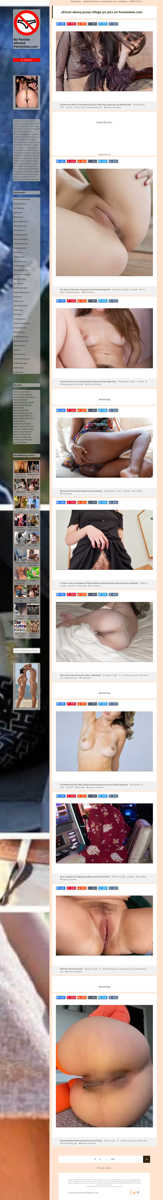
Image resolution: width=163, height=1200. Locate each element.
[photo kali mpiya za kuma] (33, 609)
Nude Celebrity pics (22, 292)
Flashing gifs (19, 257)
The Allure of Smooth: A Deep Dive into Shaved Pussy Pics (85, 289)
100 (113, 1159)
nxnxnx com (33, 510)
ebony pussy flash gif (22, 405)
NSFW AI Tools (136, 1)
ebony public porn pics (23, 413)
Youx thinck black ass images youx (20, 618)
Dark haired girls (21, 239)
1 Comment (67, 493)
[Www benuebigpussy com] (20, 573)
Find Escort (18, 252)
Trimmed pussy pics (22, 359)
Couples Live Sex (104, 154)
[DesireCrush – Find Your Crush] (27, 91)
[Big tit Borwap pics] (20, 555)
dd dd (70, 107)
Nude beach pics (20, 288)
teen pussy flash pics (22, 434)
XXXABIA (33, 581)
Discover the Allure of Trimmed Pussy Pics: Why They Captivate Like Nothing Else (95, 104)
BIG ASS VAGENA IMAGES (33, 600)
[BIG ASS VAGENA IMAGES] (33, 591)
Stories (16, 350)
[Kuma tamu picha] (20, 502)
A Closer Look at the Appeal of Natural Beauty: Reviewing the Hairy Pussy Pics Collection (99, 583)
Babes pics (18, 212)
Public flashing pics (22, 323)
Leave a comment (113, 107)
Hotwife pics (19, 265)
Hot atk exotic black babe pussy (33, 565)
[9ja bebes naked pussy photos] (20, 520)
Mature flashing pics (22, 274)
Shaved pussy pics (21, 341)
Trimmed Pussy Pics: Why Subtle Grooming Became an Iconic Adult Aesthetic (94, 784)
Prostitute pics (20, 319)
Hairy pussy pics (20, 261)
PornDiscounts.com (108, 1)
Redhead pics (19, 332)
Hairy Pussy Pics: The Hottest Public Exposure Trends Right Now (88, 381)
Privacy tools (119, 1186)
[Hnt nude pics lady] (20, 591)
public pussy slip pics (22, 423)
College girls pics (21, 234)
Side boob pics (20, 345)
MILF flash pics (20, 279)
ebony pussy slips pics (23, 394)
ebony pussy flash (21, 410)
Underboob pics (20, 363)
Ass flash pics (19, 208)
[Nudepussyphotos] (33, 467)
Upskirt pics (19, 367)
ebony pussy (19, 407)
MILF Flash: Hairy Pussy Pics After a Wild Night (80, 675)
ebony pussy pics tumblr (24, 402)
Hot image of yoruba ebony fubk (20, 476)
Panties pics (19, 301)
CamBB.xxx (123, 1)
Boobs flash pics (20, 221)
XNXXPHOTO (20, 492)
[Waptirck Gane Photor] (20, 626)
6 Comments (89, 292)
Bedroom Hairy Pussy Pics (71, 969)
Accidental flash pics (22, 199)
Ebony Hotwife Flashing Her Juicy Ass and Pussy (81, 1140)
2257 (100, 1186)
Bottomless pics (20, 226)
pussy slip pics (20, 421)
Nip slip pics (19, 283)
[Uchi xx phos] (33, 538)
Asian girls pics (20, 203)
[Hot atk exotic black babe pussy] (33, 555)
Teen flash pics (20, 354)
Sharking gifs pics (21, 336)
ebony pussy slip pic (22, 392)
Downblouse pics (21, 243)
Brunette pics (19, 230)
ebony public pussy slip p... (25, 397)
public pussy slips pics (23, 431)
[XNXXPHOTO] (20, 485)
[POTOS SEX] (20, 538)
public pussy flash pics (23, 439)
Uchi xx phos (33, 545)
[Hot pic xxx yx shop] (33, 485)
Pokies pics (18, 310)
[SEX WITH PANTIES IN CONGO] (33, 626)
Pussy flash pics (20, 327)
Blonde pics (18, 217)
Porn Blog (18, 314)
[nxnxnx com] (33, 502)
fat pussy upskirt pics (22, 437)
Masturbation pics (21, 270)
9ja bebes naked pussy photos (20, 529)
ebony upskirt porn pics (23, 418)
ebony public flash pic (23, 415)
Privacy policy (110, 1186)
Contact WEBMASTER (91, 1186)
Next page (146, 1159)
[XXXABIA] (33, 573)
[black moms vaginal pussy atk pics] (33, 520)
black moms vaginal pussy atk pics (33, 529)
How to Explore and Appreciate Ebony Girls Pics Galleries (85, 876)
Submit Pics (27, 60)
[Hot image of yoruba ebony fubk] (20, 467)
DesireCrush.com (92, 1)
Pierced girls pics (21, 305)
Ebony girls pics (20, 248)
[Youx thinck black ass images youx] (20, 609)
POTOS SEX (20, 545)
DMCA (104, 1186)
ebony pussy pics (21, 399)
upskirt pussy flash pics (23, 426)
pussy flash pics (20, 442)
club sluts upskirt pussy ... (24, 429)
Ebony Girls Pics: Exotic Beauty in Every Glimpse (81, 491)
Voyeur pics (18, 372)
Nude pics (18, 296)
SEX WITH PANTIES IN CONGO (33, 636)
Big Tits (108, 1168)
